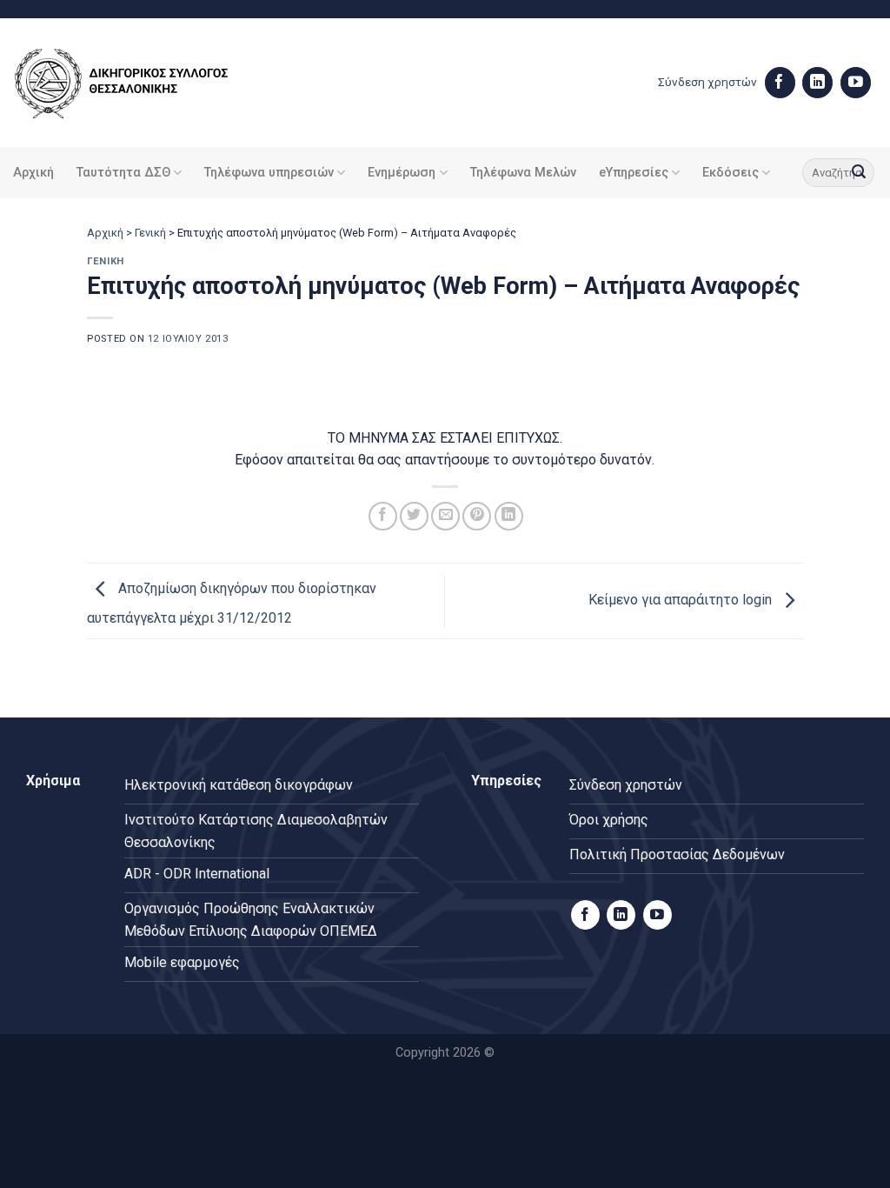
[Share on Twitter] (414, 516)
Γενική (150, 232)
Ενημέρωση (401, 172)
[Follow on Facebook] (780, 82)
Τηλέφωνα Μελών (523, 172)
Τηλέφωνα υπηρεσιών (269, 172)
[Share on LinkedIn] (509, 516)
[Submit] (858, 173)
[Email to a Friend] (445, 516)
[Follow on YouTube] (855, 82)
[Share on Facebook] (383, 516)
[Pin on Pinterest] (476, 516)
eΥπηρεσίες (633, 172)
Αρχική (33, 172)
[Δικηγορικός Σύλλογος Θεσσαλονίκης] (143, 83)
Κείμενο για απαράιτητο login (681, 599)
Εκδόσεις (730, 172)
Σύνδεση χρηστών (707, 82)
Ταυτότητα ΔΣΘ (123, 172)
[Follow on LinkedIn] (817, 82)
